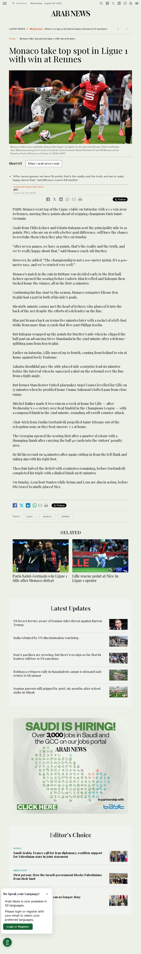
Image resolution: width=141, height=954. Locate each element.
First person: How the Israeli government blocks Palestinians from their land (57, 877)
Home (12, 38)
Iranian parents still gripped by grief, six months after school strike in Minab (56, 690)
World (17, 848)
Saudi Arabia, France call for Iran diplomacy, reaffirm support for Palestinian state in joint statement (57, 854)
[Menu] (5, 3)
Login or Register (18, 926)
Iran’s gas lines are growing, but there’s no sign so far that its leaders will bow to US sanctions (58, 29)
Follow (121, 199)
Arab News (21, 3)
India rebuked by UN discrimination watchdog (46, 638)
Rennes (65, 516)
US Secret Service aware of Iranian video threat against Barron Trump (57, 623)
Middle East (36, 29)
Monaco (47, 516)
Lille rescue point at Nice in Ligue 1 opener (95, 578)
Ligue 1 (29, 516)
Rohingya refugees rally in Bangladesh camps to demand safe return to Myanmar (57, 673)
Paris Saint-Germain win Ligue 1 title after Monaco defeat (40, 578)
